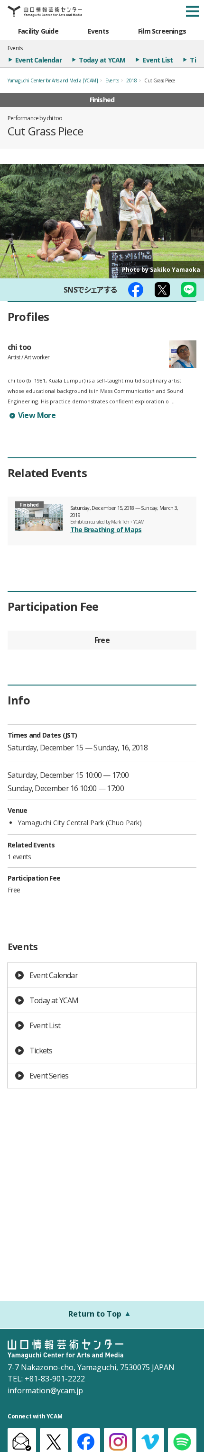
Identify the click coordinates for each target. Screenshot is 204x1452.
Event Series (48, 1075)
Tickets (40, 1050)
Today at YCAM (102, 59)
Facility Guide (38, 31)
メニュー (192, 11)
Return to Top (94, 1314)
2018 (131, 80)
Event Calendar (38, 59)
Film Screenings (162, 31)
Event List (157, 59)
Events (98, 31)
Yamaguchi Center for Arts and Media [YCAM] (53, 80)
